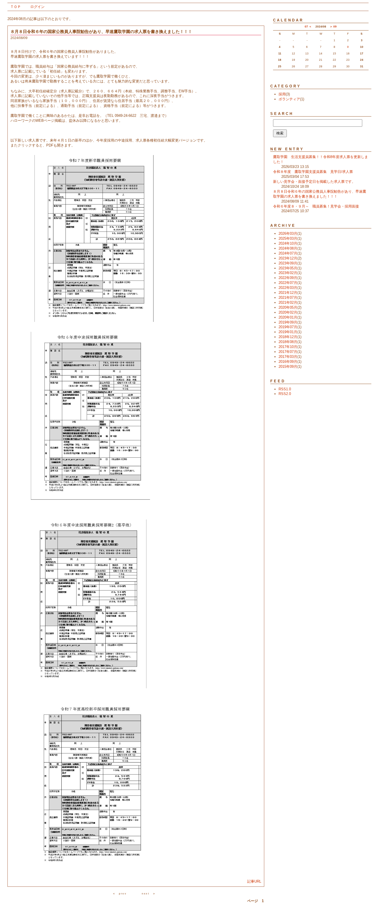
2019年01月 (288, 332)
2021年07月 (288, 297)
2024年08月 (288, 248)
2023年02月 (288, 273)
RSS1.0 (285, 389)
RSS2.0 (285, 394)
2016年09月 (288, 362)
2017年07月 (288, 352)
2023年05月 (288, 268)
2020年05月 (288, 307)
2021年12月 (288, 293)
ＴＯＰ (15, 7)
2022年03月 (288, 288)
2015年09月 (288, 366)
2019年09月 (288, 322)
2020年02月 (288, 312)
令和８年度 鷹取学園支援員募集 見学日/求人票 (313, 172)
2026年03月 (288, 233)
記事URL (254, 881)
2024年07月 (288, 253)
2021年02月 (288, 302)
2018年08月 (288, 342)
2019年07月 (288, 327)
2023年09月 (288, 263)
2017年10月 (288, 347)
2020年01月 (288, 317)
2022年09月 (288, 278)
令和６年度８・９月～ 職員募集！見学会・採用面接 (316, 206)
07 (306, 26)
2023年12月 (288, 258)
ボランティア (289, 99)
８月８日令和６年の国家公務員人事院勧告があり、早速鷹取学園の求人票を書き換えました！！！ (101, 31)
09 (335, 26)
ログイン (37, 7)
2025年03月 (288, 238)
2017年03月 (288, 357)
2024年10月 (288, 243)
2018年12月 (288, 337)
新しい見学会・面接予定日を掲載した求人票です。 (314, 181)
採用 (282, 94)
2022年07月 (288, 283)
